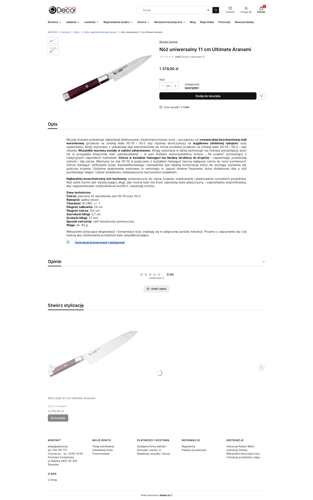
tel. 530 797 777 (57, 449)
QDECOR (52, 32)
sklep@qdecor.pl (58, 446)
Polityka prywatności (194, 449)
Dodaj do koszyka (208, 96)
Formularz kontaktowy (61, 457)
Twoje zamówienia (103, 446)
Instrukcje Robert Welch (240, 446)
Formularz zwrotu (147, 449)
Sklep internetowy (155, 495)
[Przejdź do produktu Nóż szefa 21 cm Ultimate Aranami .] (93, 354)
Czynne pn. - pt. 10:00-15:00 (65, 453)
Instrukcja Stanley (237, 449)
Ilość (162, 79)
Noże (77, 32)
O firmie (52, 479)
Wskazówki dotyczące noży (243, 453)
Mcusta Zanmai (168, 41)
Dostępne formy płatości (151, 446)
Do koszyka (58, 417)
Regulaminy (188, 446)
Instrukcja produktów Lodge (243, 457)
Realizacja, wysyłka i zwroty (153, 453)
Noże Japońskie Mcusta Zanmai (100, 32)
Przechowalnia (101, 453)
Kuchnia (65, 32)
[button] (215, 10)
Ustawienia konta (102, 449)
